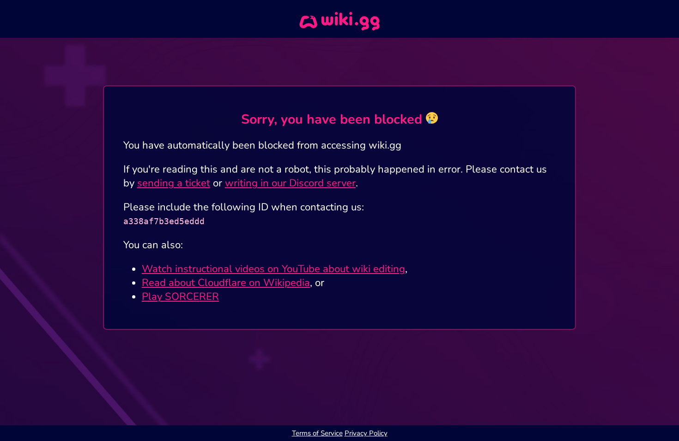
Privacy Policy (366, 433)
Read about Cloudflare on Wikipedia (226, 283)
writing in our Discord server (290, 183)
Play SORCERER (180, 297)
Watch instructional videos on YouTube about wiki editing (273, 269)
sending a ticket (173, 183)
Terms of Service (317, 433)
